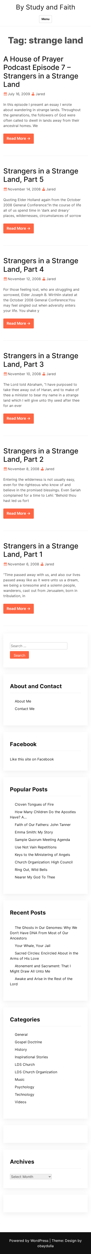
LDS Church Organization (36, 1072)
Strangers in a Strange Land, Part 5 (40, 175)
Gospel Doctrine (28, 1042)
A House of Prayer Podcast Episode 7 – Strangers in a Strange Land (40, 72)
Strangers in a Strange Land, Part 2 (40, 455)
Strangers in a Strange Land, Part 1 (40, 550)
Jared (40, 94)
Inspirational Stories (31, 1057)
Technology (24, 1094)
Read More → (18, 138)
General (21, 1034)
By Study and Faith (45, 7)
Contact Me (24, 708)
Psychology (24, 1087)
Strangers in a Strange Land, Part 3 (40, 359)
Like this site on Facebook (32, 759)
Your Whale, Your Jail (32, 945)
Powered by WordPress (29, 1240)
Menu (45, 19)
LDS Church (25, 1064)
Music (20, 1079)
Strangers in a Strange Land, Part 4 (40, 264)
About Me (23, 701)
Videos (20, 1102)
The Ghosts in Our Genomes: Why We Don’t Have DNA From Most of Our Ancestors (43, 932)
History (21, 1049)
